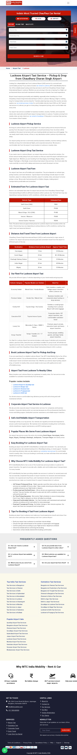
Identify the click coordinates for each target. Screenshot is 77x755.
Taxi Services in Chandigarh (16, 601)
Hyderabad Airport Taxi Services (17, 633)
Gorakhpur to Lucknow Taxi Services (52, 604)
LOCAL (39, 18)
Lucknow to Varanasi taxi (21, 389)
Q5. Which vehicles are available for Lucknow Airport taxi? (54, 555)
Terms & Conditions (14, 743)
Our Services (46, 707)
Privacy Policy (27, 743)
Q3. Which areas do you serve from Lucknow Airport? (19, 564)
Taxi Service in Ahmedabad (15, 596)
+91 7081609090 (13, 710)
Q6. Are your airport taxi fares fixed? (54, 563)
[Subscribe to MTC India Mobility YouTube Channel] (66, 747)
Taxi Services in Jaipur (14, 607)
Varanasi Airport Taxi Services (16, 647)
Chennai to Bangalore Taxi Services (52, 593)
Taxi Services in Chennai (15, 588)
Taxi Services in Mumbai (14, 604)
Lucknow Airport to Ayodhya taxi (23, 384)
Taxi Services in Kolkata (14, 612)
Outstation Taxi (13, 725)
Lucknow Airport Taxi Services (16, 639)
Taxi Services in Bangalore (15, 585)
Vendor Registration (48, 713)
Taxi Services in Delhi (14, 591)
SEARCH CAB (38, 56)
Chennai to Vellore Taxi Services (51, 596)
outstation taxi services (48, 451)
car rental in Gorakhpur (36, 116)
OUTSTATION (23, 18)
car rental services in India (25, 103)
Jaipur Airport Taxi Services (16, 636)
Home (8, 68)
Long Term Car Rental (15, 734)
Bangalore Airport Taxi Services (17, 625)
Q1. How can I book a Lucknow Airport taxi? (18, 547)
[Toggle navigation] (68, 3)
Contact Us (45, 704)
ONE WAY (11, 24)
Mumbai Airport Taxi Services (16, 641)
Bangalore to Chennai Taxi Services (52, 585)
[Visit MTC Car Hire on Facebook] (62, 747)
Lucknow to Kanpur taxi (20, 387)
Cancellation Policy (41, 743)
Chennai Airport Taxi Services (16, 628)
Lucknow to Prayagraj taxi (21, 391)
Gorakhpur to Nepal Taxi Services (51, 607)
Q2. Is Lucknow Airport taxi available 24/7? (20, 555)
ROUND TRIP (20, 24)
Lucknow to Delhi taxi (20, 393)
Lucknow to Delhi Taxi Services (51, 610)
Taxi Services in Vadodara (15, 610)
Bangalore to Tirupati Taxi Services (52, 591)
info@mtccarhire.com (15, 707)
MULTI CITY (29, 24)
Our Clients (45, 715)
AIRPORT (55, 18)
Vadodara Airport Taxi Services (17, 644)
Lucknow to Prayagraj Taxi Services (52, 612)
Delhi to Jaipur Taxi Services (50, 601)
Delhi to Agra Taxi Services (49, 599)
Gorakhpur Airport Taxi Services (17, 631)
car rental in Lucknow (43, 85)
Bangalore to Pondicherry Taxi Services (54, 588)
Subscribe (66, 730)
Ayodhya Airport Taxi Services (16, 622)
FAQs (52, 743)
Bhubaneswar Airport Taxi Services (18, 650)
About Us (45, 701)
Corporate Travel (13, 728)
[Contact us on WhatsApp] (5, 750)
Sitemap (66, 743)
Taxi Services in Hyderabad (15, 593)
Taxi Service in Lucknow (14, 599)
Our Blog (44, 710)
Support (58, 743)
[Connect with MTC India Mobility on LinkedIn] (70, 747)
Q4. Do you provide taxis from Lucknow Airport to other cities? (52, 547)
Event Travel (12, 731)
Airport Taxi (17, 68)
